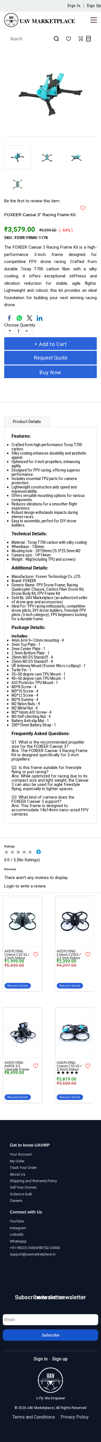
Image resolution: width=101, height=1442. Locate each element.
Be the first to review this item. (32, 201)
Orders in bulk (21, 1194)
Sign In (74, 6)
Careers (16, 1200)
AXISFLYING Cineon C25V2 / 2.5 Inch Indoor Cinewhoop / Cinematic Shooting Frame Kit (69, 954)
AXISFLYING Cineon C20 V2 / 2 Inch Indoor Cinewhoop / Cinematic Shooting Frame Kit (16, 954)
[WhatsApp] (19, 318)
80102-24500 (49, 1248)
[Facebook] (9, 318)
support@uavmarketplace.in (33, 1254)
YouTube (17, 1221)
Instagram (18, 1228)
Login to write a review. (25, 886)
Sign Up (94, 6)
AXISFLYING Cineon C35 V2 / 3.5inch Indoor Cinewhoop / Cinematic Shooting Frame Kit (69, 1065)
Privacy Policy (75, 1417)
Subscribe (50, 1335)
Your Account (21, 1154)
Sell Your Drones (23, 1187)
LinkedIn (17, 1234)
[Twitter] (29, 318)
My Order (17, 1161)
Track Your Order (23, 1167)
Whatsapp (18, 1241)
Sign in (41, 1359)
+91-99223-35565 (24, 1248)
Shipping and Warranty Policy (33, 1181)
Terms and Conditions (33, 1417)
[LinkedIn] (39, 318)
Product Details (27, 421)
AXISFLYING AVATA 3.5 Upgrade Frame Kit (16, 1065)
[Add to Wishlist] (83, 208)
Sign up (60, 1359)
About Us (17, 1174)
